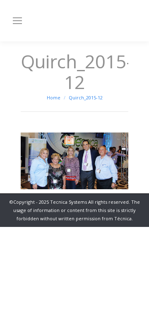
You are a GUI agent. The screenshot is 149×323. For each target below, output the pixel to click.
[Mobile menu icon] (17, 21)
